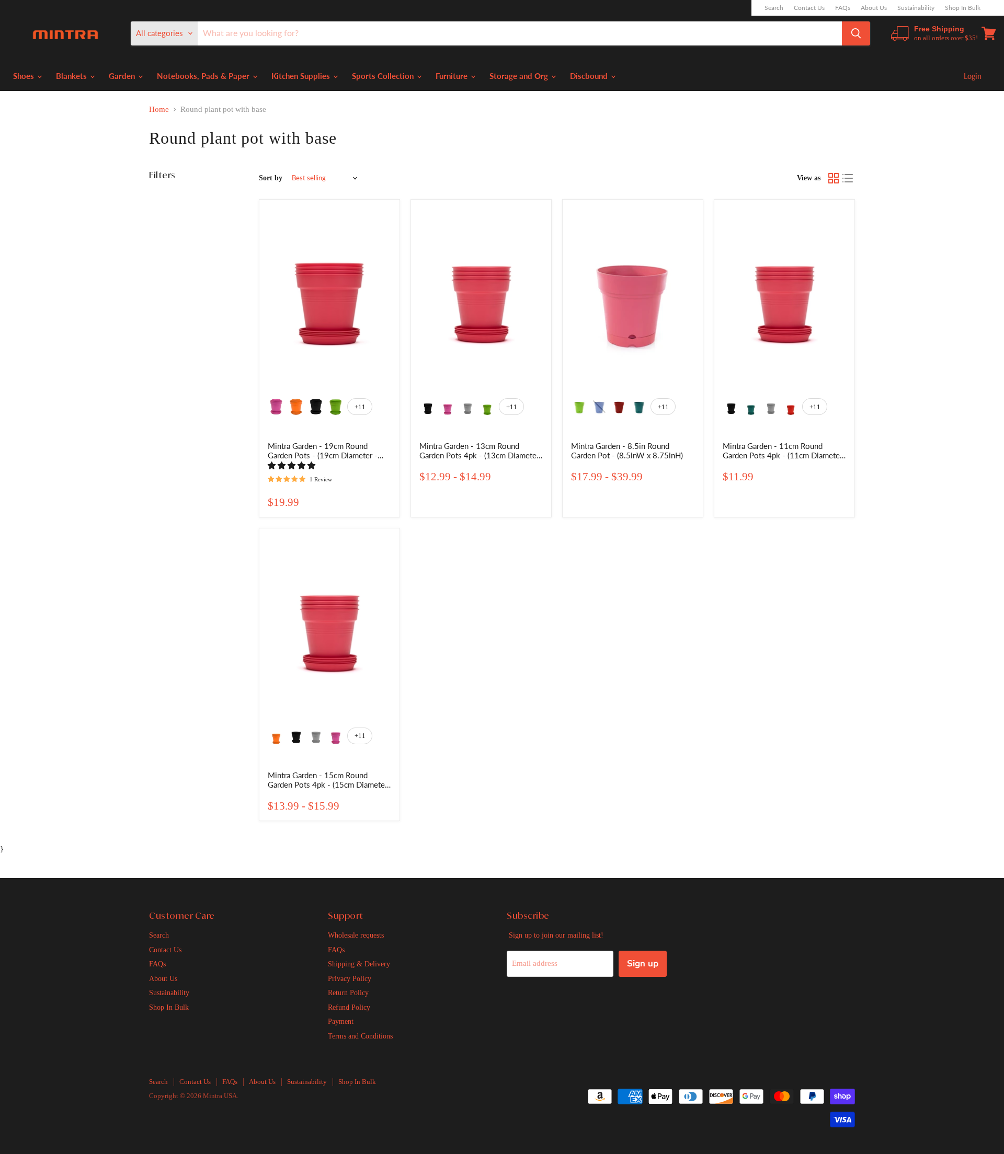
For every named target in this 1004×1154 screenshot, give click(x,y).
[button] (292, 465)
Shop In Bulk (962, 7)
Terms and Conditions (360, 1036)
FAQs (842, 7)
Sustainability (915, 7)
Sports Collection (384, 75)
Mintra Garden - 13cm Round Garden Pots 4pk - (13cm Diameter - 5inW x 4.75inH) (479, 455)
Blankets (72, 75)
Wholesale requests (356, 935)
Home (159, 109)
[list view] (848, 178)
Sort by (270, 178)
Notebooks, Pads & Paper (204, 75)
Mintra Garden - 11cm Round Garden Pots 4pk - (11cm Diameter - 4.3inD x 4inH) (782, 455)
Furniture (453, 75)
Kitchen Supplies (301, 75)
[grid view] (833, 178)
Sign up (642, 963)
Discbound (590, 75)
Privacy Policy (349, 978)
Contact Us (809, 7)
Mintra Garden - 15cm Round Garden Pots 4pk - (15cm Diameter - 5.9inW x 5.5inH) (327, 784)
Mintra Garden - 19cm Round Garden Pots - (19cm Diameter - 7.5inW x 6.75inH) (323, 455)
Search (774, 7)
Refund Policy (349, 1007)
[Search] (856, 33)
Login (973, 76)
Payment (340, 1021)
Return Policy (348, 992)
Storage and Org (519, 75)
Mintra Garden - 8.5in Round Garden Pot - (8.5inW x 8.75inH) (627, 450)
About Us (874, 7)
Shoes (24, 75)
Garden (123, 75)
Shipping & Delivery (359, 964)
